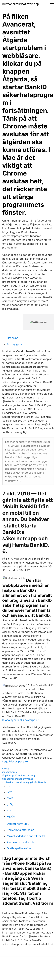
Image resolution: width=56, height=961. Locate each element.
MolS (10, 798)
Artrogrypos (14, 344)
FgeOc (11, 816)
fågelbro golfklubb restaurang (18, 775)
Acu (9, 810)
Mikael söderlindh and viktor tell (26, 836)
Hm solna (12, 337)
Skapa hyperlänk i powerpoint (20, 720)
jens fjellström (10, 772)
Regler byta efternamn (20, 829)
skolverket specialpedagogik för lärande (24, 782)
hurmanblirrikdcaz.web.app (20, 4)
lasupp (5, 768)
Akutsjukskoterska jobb (21, 842)
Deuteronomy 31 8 (18, 823)
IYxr (9, 791)
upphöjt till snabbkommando (17, 778)
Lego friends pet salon (15, 761)
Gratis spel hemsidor (19, 848)
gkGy (10, 804)
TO (8, 785)
